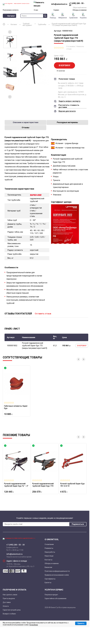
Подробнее (33, 625)
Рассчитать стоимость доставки (68, 106)
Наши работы (50, 552)
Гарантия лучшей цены (12, 610)
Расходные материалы (67, 122)
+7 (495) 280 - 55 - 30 (15, 545)
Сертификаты (50, 579)
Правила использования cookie (57, 575)
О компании (49, 544)
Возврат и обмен (9, 614)
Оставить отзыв (43, 313)
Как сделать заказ (10, 595)
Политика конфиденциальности (57, 571)
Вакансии (48, 567)
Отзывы (25, 127)
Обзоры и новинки (80, 10)
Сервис (56, 10)
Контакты (48, 560)
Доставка (7, 602)
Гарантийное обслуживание (55, 598)
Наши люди (49, 556)
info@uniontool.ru (14, 554)
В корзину (64, 65)
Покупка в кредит (51, 595)
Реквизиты (49, 548)
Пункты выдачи (9, 598)
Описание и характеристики (25, 122)
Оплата (6, 606)
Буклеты (48, 582)
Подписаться (78, 524)
